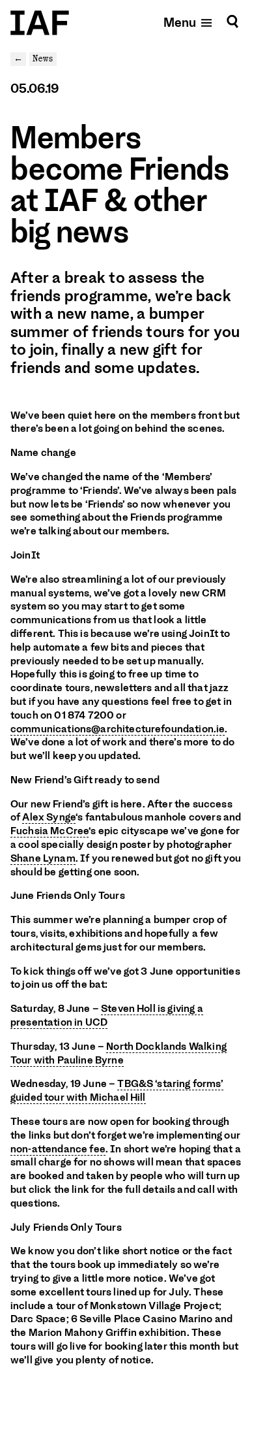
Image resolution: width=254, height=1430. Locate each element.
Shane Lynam (43, 858)
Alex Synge (49, 817)
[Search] (232, 21)
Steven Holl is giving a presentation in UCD (106, 1015)
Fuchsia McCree (49, 831)
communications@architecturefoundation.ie (117, 729)
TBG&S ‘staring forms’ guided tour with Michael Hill (116, 1090)
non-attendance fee (58, 1149)
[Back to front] (39, 22)
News (43, 58)
